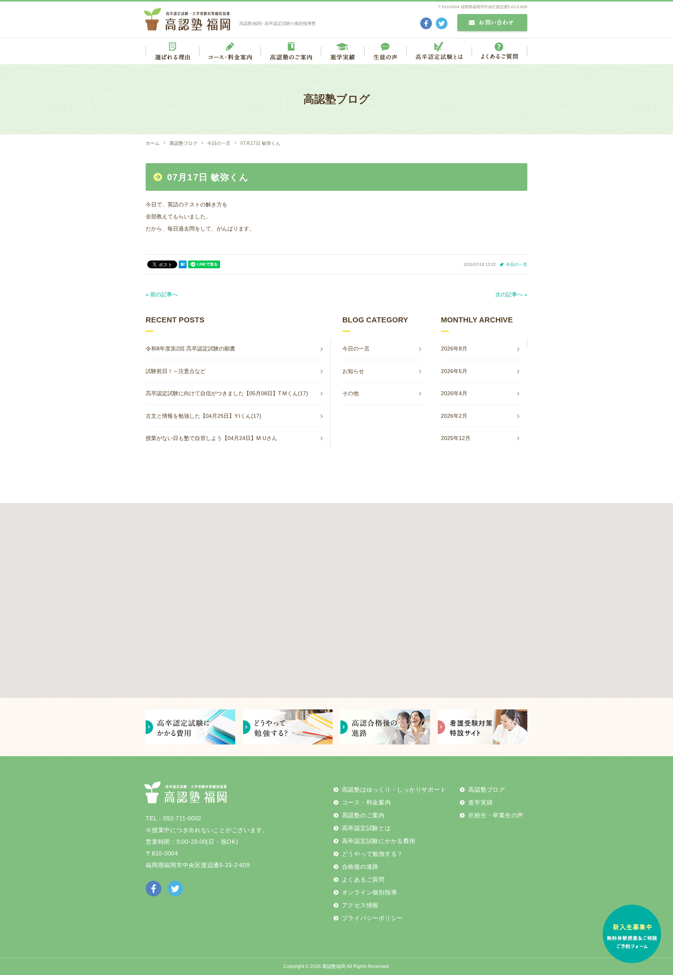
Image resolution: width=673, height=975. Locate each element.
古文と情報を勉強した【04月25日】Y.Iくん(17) (203, 416)
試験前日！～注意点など (176, 371)
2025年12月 (455, 438)
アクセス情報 (360, 905)
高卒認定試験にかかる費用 (379, 841)
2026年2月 (454, 416)
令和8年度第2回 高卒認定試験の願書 (190, 348)
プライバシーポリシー (372, 918)
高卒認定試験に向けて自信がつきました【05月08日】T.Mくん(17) (227, 393)
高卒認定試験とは (366, 828)
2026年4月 (454, 393)
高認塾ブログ (486, 789)
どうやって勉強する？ (372, 853)
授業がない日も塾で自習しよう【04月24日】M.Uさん (211, 438)
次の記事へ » (511, 294)
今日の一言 (516, 264)
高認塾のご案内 (363, 815)
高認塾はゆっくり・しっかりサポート (394, 789)
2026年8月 (454, 348)
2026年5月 (454, 371)
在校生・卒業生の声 (495, 815)
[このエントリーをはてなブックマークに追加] (183, 264)
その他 (350, 393)
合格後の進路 (360, 866)
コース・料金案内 (366, 802)
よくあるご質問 (363, 879)
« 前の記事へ (162, 294)
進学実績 (480, 802)
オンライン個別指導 (369, 892)
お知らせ (353, 371)
